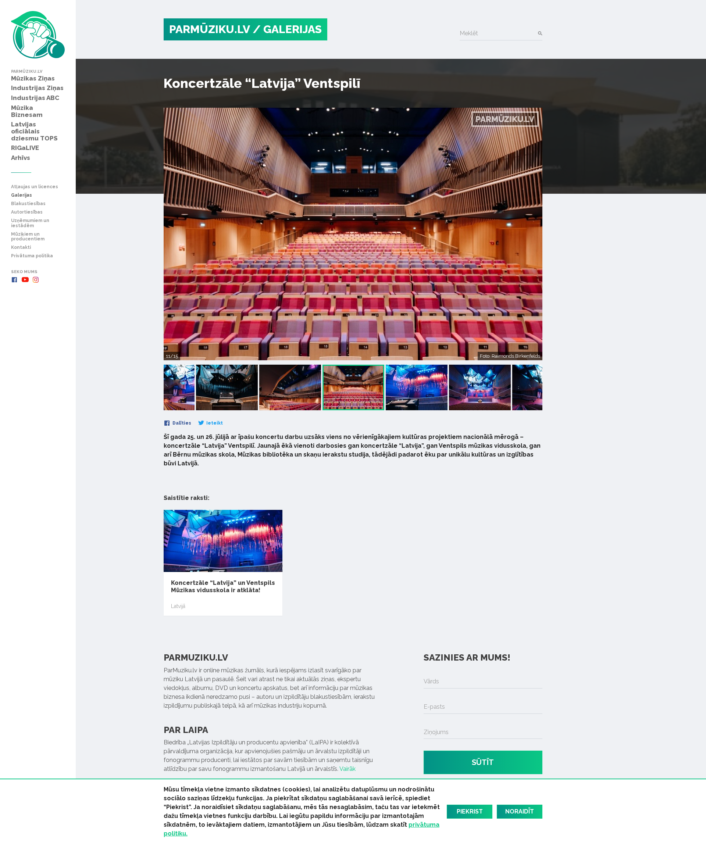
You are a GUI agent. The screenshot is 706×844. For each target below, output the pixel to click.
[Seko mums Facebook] (14, 279)
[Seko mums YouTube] (25, 279)
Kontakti (21, 247)
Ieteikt (214, 423)
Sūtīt (483, 762)
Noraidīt (519, 811)
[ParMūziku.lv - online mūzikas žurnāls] (38, 34)
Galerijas (21, 195)
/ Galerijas (287, 29)
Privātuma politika (32, 256)
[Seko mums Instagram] (35, 279)
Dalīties (181, 423)
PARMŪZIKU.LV (209, 29)
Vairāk (347, 768)
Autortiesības (27, 212)
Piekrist (470, 811)
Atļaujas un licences (34, 187)
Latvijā (178, 606)
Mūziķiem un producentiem (27, 237)
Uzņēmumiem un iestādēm (30, 223)
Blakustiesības (28, 203)
